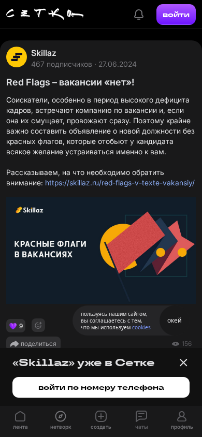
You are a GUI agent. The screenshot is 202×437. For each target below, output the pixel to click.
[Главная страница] (45, 14)
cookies (141, 327)
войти (176, 14)
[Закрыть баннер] (183, 362)
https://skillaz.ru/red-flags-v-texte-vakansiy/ (120, 182)
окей (174, 320)
